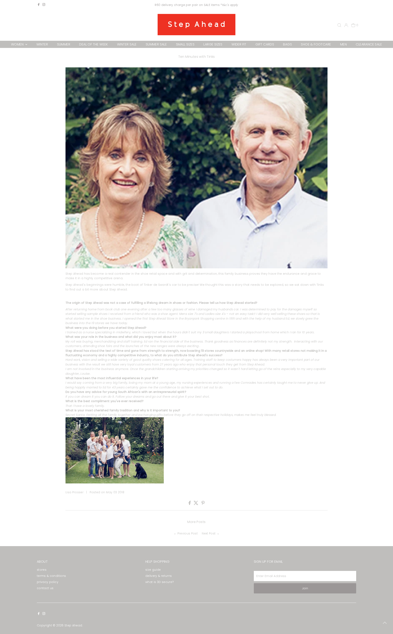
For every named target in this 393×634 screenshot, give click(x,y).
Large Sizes (212, 44)
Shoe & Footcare (316, 44)
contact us (45, 588)
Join (305, 588)
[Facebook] (39, 5)
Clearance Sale (369, 44)
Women (17, 44)
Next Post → (210, 533)
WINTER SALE (127, 44)
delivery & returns (158, 576)
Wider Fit (239, 44)
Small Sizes (185, 44)
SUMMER (63, 44)
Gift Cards (264, 44)
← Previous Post (186, 533)
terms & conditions (51, 576)
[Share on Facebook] (190, 504)
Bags (287, 44)
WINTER (42, 44)
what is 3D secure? (159, 582)
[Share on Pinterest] (203, 504)
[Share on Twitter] (196, 504)
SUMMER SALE (156, 44)
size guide (153, 570)
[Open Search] (339, 25)
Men (343, 44)
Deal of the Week (93, 44)
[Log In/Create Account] (346, 25)
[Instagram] (43, 5)
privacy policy (47, 582)
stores (41, 570)
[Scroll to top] (385, 623)
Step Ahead (73, 625)
